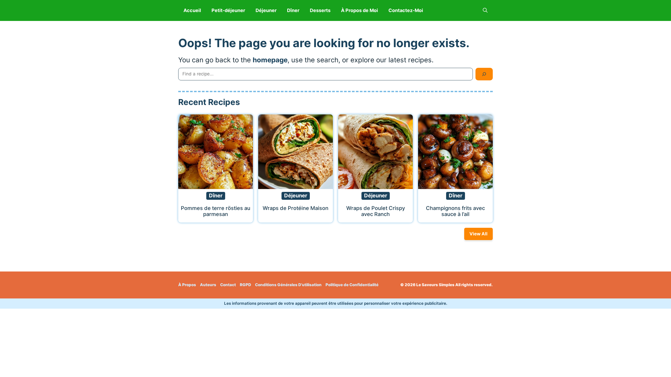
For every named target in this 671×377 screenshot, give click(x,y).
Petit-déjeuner (228, 10)
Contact (228, 284)
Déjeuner (266, 10)
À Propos (187, 284)
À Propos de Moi (359, 10)
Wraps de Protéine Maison (295, 208)
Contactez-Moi (405, 10)
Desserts (320, 10)
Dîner (293, 10)
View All (478, 233)
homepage (270, 60)
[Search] (484, 74)
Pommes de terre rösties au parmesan (215, 211)
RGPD (245, 284)
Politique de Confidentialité (352, 284)
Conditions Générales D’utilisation (288, 284)
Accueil (192, 10)
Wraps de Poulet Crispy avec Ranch (375, 211)
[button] (485, 10)
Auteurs (208, 284)
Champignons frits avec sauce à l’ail (455, 211)
